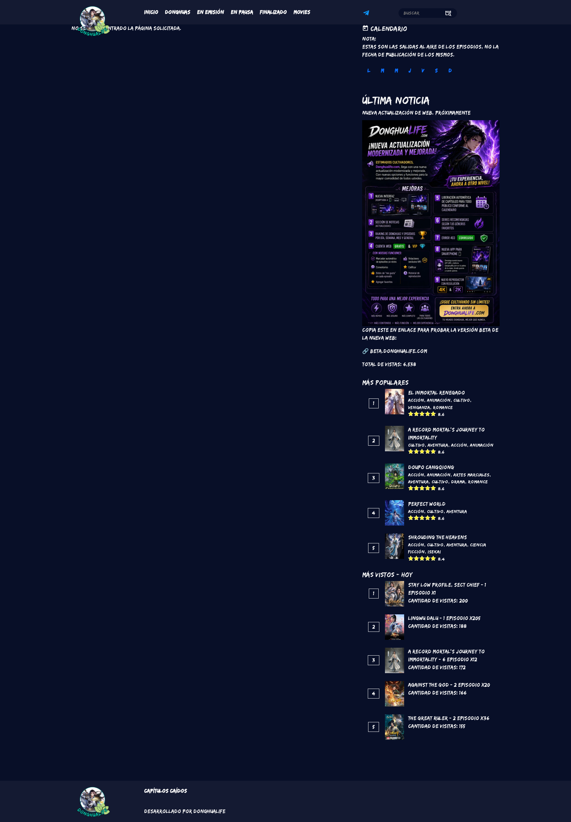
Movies (301, 12)
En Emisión (210, 12)
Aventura (438, 445)
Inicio (151, 12)
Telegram (367, 14)
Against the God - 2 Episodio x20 (449, 685)
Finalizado (273, 12)
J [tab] (409, 70)
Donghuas (177, 12)
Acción (416, 400)
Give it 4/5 (428, 413)
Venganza (419, 407)
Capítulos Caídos (165, 791)
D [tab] (450, 70)
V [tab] (423, 70)
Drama (458, 481)
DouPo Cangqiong (431, 467)
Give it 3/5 (422, 413)
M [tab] (382, 70)
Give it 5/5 (433, 413)
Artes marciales (471, 474)
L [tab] (368, 70)
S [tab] (436, 70)
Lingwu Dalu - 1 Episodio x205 (444, 618)
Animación (438, 400)
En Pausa (242, 12)
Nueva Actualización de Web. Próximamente (416, 113)
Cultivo (461, 400)
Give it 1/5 (411, 413)
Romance (443, 407)
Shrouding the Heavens (437, 537)
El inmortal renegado (436, 392)
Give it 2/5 (416, 413)
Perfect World (426, 504)
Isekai (434, 551)
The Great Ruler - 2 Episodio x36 (448, 718)
